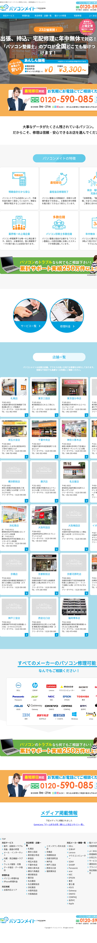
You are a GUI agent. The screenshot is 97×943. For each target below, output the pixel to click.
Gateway (35, 709)
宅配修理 (77, 15)
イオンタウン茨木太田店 (55, 847)
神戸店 (49, 861)
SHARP (72, 864)
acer (34, 700)
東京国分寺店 (33, 855)
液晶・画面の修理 (11, 849)
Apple (71, 903)
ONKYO (51, 709)
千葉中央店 (32, 864)
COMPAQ (67, 709)
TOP (4, 839)
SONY (83, 690)
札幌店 (31, 848)
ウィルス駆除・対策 (12, 864)
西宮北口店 (51, 868)
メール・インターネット (13, 853)
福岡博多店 (51, 871)
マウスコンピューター (67, 690)
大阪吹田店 (32, 890)
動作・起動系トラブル (13, 846)
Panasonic (18, 700)
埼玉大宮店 (32, 861)
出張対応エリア (10, 889)
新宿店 (31, 858)
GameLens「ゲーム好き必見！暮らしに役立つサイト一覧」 (59, 824)
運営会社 (93, 864)
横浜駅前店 (32, 874)
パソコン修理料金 (11, 878)
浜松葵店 (31, 887)
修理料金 (26, 15)
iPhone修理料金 (11, 881)
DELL (18, 690)
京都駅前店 (51, 855)
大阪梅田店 (32, 893)
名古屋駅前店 (33, 884)
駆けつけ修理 (60, 15)
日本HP (34, 690)
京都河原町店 (52, 858)
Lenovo (51, 690)
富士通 (71, 884)
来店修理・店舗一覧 (43, 15)
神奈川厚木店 (33, 868)
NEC (51, 700)
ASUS (18, 709)
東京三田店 (32, 851)
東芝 (83, 700)
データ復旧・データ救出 (13, 868)
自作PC (83, 709)
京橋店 (49, 851)
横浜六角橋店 (33, 871)
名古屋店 (31, 881)
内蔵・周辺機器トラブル (13, 859)
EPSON (66, 700)
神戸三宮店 (51, 864)
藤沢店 (31, 877)
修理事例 (93, 854)
